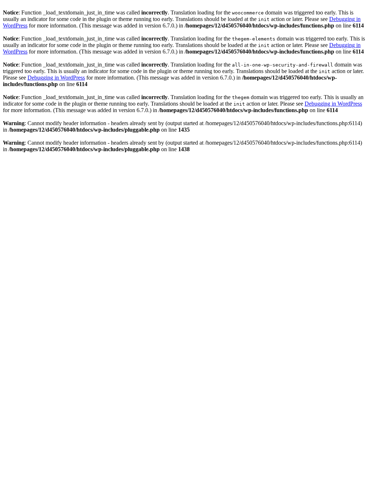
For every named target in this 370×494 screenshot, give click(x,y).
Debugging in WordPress (56, 77)
